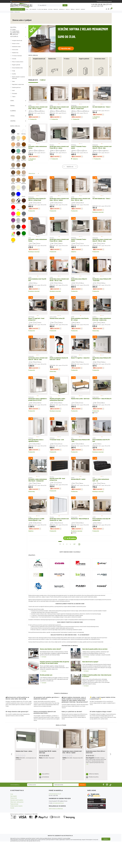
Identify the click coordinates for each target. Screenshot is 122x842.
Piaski (72, 277)
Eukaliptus (18, 153)
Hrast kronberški (13, 168)
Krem (18, 189)
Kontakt (12, 808)
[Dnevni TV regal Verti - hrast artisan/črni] (38, 305)
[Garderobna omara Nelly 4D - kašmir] (80, 265)
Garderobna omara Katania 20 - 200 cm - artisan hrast (80, 107)
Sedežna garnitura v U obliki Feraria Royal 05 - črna (36, 519)
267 (74, 544)
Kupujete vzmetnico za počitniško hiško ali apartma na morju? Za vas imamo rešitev (54, 662)
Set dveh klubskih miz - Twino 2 (101, 107)
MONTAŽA (56, 9)
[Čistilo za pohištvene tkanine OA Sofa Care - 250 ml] (59, 344)
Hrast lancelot (18, 168)
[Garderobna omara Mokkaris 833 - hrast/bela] (102, 265)
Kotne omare (15, 49)
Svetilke (14, 73)
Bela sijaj (23, 133)
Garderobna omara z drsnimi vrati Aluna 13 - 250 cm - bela (37, 358)
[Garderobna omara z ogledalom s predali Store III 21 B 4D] (38, 385)
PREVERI (82, 784)
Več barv (13, 235)
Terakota (23, 229)
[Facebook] (103, 784)
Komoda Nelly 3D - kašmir (78, 479)
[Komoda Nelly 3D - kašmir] (80, 466)
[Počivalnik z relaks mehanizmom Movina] (38, 133)
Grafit (23, 153)
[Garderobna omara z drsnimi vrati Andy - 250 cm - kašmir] (38, 93)
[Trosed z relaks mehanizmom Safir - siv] (102, 466)
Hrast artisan (18, 160)
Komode (14, 58)
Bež (18, 140)
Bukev (13, 146)
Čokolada (23, 146)
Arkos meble (53, 317)
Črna (13, 153)
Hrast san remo (23, 175)
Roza (13, 216)
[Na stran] (79, 544)
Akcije (14, 29)
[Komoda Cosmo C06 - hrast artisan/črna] (59, 466)
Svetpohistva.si (39, 599)
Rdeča (12, 209)
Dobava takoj (15, 32)
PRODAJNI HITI (33, 80)
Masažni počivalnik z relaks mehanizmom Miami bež (57, 399)
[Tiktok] (110, 784)
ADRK (29, 105)
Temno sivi (18, 229)
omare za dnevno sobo (41, 613)
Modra (18, 196)
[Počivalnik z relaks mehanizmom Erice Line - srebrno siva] (102, 305)
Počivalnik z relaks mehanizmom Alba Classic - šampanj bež (37, 480)
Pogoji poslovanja (14, 804)
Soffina (94, 317)
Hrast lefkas (23, 168)
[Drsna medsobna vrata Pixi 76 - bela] (102, 426)
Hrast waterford (23, 183)
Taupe (13, 229)
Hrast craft (23, 160)
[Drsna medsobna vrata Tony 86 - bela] (38, 265)
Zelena (23, 235)
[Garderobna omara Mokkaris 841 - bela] (102, 344)
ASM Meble (31, 317)
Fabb (51, 356)
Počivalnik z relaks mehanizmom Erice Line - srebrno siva (101, 319)
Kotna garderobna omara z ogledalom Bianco (35, 440)
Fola (93, 105)
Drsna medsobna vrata (17, 67)
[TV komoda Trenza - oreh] (59, 426)
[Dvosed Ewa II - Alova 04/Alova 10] (102, 385)
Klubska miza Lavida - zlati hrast (80, 398)
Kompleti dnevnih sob (17, 40)
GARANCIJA (62, 9)
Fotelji (13, 70)
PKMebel (73, 145)
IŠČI (65, 5)
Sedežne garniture (16, 87)
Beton (13, 140)
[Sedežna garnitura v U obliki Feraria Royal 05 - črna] (38, 505)
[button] (29, 66)
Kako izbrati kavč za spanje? (90, 661)
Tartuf (23, 222)
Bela (18, 133)
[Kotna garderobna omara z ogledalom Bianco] (38, 426)
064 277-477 (107, 4)
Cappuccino (18, 146)
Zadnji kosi (15, 34)
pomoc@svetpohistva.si (58, 803)
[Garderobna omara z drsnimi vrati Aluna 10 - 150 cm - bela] (102, 133)
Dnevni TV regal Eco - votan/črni (80, 358)
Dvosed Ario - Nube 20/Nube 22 (80, 518)
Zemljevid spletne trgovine (16, 806)
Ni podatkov (18, 203)
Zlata (13, 242)
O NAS (26, 9)
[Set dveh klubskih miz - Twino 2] (102, 93)
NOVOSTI (78, 9)
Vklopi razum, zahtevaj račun (16, 802)
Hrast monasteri (13, 175)
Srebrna (18, 222)
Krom (23, 189)
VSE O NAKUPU (32, 9)
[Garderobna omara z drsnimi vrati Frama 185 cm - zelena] (59, 133)
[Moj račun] (106, 9)
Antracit (13, 133)
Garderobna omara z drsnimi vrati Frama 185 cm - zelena (59, 147)
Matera (13, 196)
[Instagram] (107, 784)
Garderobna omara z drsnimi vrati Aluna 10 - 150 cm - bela (102, 147)
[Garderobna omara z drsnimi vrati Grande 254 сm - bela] (59, 505)
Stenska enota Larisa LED (57, 318)
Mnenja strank (13, 798)
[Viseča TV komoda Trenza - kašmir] (80, 133)
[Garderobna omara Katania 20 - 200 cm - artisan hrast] (80, 93)
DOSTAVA (50, 9)
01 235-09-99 (97, 4)
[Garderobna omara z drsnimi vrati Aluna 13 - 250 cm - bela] (38, 344)
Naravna (13, 203)
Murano (23, 196)
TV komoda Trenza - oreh (57, 439)
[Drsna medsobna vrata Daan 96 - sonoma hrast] (102, 505)
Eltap (29, 517)
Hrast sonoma (13, 183)
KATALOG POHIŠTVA (17, 9)
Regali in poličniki (16, 64)
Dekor (13, 81)
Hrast (13, 160)
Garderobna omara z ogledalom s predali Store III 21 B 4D (37, 399)
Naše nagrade (13, 796)
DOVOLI (106, 839)
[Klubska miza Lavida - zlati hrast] (80, 385)
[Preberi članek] (33, 653)
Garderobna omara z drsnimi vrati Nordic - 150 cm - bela (59, 279)
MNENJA (73, 9)
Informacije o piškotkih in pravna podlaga (61, 838)
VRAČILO (68, 9)
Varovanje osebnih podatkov (16, 800)
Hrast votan (18, 182)
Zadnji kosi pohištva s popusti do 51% (20, 1)
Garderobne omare (16, 46)
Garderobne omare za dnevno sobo (47, 626)
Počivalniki (14, 93)
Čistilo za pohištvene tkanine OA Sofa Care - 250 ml (59, 358)
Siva (23, 216)
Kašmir (13, 189)
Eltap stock (95, 397)
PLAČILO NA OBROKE (42, 9)
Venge (18, 235)
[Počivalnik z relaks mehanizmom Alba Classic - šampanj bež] (38, 466)
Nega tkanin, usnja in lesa (18, 84)
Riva (18, 209)
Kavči (13, 90)
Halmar (73, 397)
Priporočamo (15, 31)
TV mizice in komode (17, 55)
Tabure (13, 96)
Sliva (13, 222)
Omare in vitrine (15, 43)
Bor (23, 140)
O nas (11, 794)
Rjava (23, 209)
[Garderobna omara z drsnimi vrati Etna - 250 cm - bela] (59, 93)
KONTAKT (83, 9)
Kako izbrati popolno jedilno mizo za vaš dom (94, 649)
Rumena (18, 216)
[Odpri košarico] (111, 9)
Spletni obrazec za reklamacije (56, 808)
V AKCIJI (43, 80)
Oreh (23, 203)
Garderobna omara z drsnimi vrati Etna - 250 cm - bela (59, 107)
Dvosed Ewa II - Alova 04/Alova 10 (101, 398)
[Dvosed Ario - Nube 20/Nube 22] (80, 505)
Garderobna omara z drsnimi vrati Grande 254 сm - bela (59, 519)
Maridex (52, 145)
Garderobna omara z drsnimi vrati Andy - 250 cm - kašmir (37, 107)
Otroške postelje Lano (46, 675)
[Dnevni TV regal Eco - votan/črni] (80, 344)
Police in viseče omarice (17, 61)
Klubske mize (15, 52)
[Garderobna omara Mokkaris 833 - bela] (80, 426)
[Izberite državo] (109, 9)
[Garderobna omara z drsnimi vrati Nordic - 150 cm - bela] (59, 265)
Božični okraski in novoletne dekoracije (18, 77)
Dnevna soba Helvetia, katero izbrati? (50, 649)
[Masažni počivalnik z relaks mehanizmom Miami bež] (59, 385)
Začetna (11, 11)
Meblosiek (73, 105)
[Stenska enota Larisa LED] (59, 305)
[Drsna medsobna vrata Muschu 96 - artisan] (80, 305)
